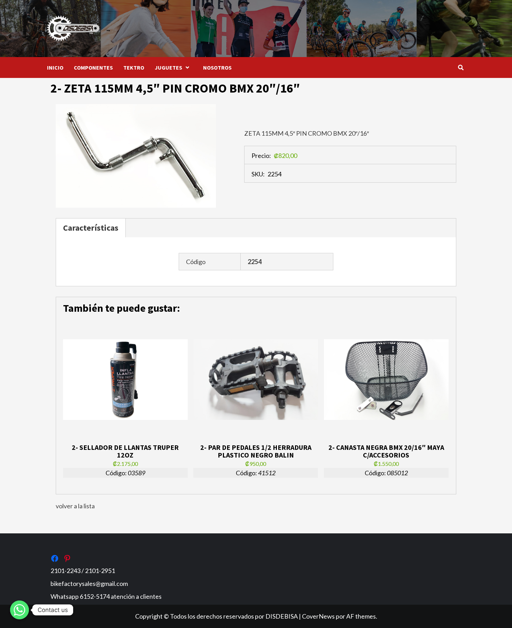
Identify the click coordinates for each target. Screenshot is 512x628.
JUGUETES (168, 67)
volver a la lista (75, 506)
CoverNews (318, 616)
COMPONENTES (93, 67)
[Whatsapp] (19, 610)
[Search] (460, 67)
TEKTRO (133, 67)
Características (90, 227)
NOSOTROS (217, 67)
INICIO (55, 67)
